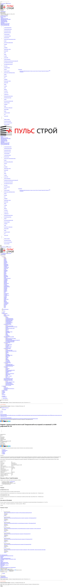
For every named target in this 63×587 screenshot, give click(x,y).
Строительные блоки (9, 364)
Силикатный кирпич (29, 418)
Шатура (5, 300)
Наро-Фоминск (6, 283)
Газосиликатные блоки (6, 415)
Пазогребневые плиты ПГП (47, 415)
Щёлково (5, 301)
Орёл (5, 305)
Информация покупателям (4, 563)
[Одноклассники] (2, 421)
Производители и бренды (4, 564)
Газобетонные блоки (9, 350)
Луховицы (5, 279)
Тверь (5, 306)
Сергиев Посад (6, 293)
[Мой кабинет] (0, 245)
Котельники (6, 275)
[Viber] (6, 421)
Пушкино (5, 289)
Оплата (1, 560)
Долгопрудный (6, 267)
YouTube (4, 409)
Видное (5, 263)
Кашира (5, 273)
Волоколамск (6, 264)
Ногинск (5, 284)
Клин (5, 274)
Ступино (5, 295)
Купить (5, 515)
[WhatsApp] (7, 421)
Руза (4, 292)
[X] (4, 421)
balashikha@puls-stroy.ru (4, 15)
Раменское (5, 290)
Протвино (5, 288)
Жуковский (6, 270)
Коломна (5, 260)
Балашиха (5, 261)
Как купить (2, 559)
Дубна (5, 269)
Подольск (5, 287)
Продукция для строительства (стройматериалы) (8, 567)
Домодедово (6, 268)
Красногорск (6, 276)
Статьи (1, 566)
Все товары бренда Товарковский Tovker (6, 555)
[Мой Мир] (3, 421)
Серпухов (5, 294)
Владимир (5, 304)
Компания (2, 556)
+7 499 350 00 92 (3, 11)
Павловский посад (7, 286)
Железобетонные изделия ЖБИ (11, 338)
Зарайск (5, 271)
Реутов (5, 291)
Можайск (5, 281)
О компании (6, 387)
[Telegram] (10, 421)
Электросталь (6, 303)
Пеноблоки (7, 368)
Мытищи (5, 282)
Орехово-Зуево (6, 285)
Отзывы (1, 557)
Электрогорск (6, 302)
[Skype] (8, 421)
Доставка (1, 561)
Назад (5, 257)
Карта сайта (2, 565)
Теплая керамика (23, 418)
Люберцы (5, 280)
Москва (5, 259)
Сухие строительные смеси (10, 381)
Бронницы (5, 262)
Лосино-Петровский (7, 278)
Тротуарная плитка (9, 344)
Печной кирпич (35, 418)
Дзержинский (6, 265)
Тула (4, 307)
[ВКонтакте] (0, 421)
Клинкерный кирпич (11, 418)
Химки (5, 298)
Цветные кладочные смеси (55, 415)
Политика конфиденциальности (5, 558)
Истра (5, 272)
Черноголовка (6, 299)
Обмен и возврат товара (4, 562)
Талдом (5, 296)
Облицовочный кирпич (4, 418)
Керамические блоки (17, 418)
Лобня (5, 277)
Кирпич (7, 317)
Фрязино (5, 297)
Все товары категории (3, 554)
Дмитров (5, 266)
